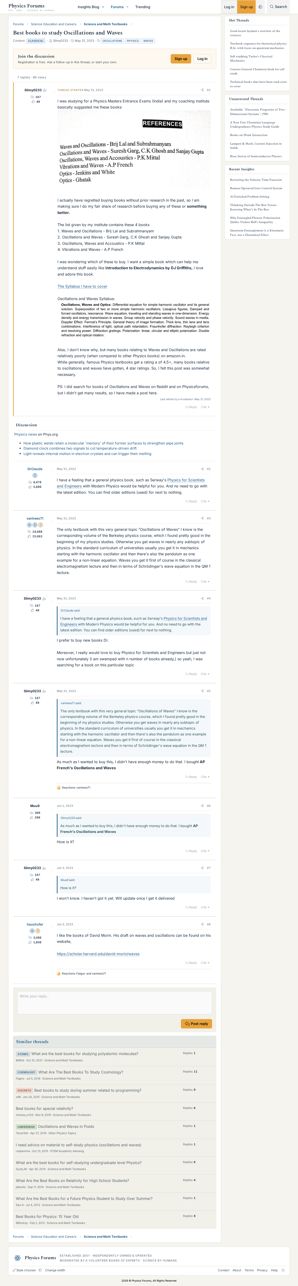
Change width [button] (55, 1270)
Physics (133, 40)
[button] (103, 7)
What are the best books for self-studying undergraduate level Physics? (79, 1162)
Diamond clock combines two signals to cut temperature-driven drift (80, 448)
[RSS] (283, 1270)
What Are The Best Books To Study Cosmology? (80, 1072)
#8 (209, 924)
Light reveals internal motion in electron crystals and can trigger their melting (87, 453)
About (237, 1270)
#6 (209, 805)
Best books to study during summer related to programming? (87, 1090)
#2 (209, 469)
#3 (209, 518)
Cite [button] (204, 407)
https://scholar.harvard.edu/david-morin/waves (98, 953)
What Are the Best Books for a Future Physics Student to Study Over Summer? (84, 1198)
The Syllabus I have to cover (82, 286)
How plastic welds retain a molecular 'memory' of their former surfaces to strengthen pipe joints (103, 443)
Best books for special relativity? (44, 1108)
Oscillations (112, 40)
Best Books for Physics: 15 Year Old (47, 1216)
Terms (249, 1270)
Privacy (262, 1270)
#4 (209, 598)
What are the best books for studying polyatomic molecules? (84, 1053)
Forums (117, 7)
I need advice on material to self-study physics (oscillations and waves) (78, 1145)
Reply (193, 407)
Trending (142, 7)
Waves (148, 40)
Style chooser (26, 1270)
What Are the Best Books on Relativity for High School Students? (72, 1180)
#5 (209, 691)
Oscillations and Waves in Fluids (66, 1126)
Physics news (25, 434)
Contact (223, 1270)
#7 (209, 868)
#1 (209, 90)
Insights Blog (88, 7)
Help (274, 1270)
